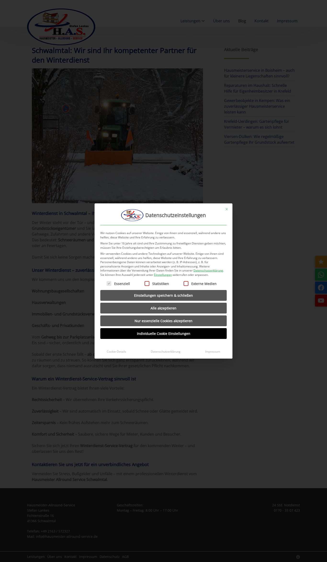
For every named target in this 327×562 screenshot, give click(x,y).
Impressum (212, 351)
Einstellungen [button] (163, 275)
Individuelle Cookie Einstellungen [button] (163, 333)
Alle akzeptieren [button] (163, 308)
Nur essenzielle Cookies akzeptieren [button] (163, 321)
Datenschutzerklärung (208, 270)
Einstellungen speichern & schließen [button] (163, 295)
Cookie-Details (116, 351)
